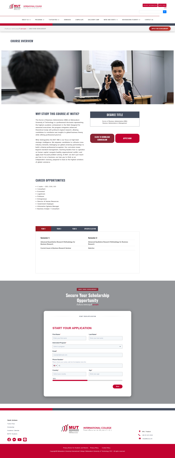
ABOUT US (25, 20)
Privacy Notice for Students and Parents (75, 448)
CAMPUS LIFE (79, 20)
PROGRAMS (39, 20)
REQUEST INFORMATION (150, 5)
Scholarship (10, 427)
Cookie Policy (106, 448)
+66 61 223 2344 (147, 435)
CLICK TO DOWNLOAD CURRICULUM (102, 138)
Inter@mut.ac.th (147, 439)
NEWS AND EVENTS (110, 20)
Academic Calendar (13, 430)
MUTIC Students (12, 434)
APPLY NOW (162, 5)
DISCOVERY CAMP (93, 20)
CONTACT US (149, 20)
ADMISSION (67, 20)
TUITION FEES (53, 20)
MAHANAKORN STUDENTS (130, 20)
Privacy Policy (94, 448)
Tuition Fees (11, 424)
